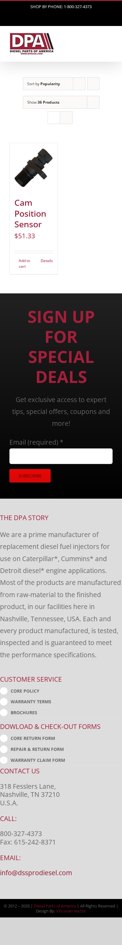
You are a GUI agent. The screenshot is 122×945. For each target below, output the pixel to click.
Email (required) (36, 442)
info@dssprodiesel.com (36, 872)
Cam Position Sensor (30, 213)
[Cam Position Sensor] (34, 167)
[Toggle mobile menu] (110, 43)
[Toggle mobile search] (98, 43)
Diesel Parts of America (55, 906)
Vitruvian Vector (71, 911)
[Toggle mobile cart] (87, 43)
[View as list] (66, 117)
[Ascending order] (93, 83)
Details (47, 260)
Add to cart (24, 263)
